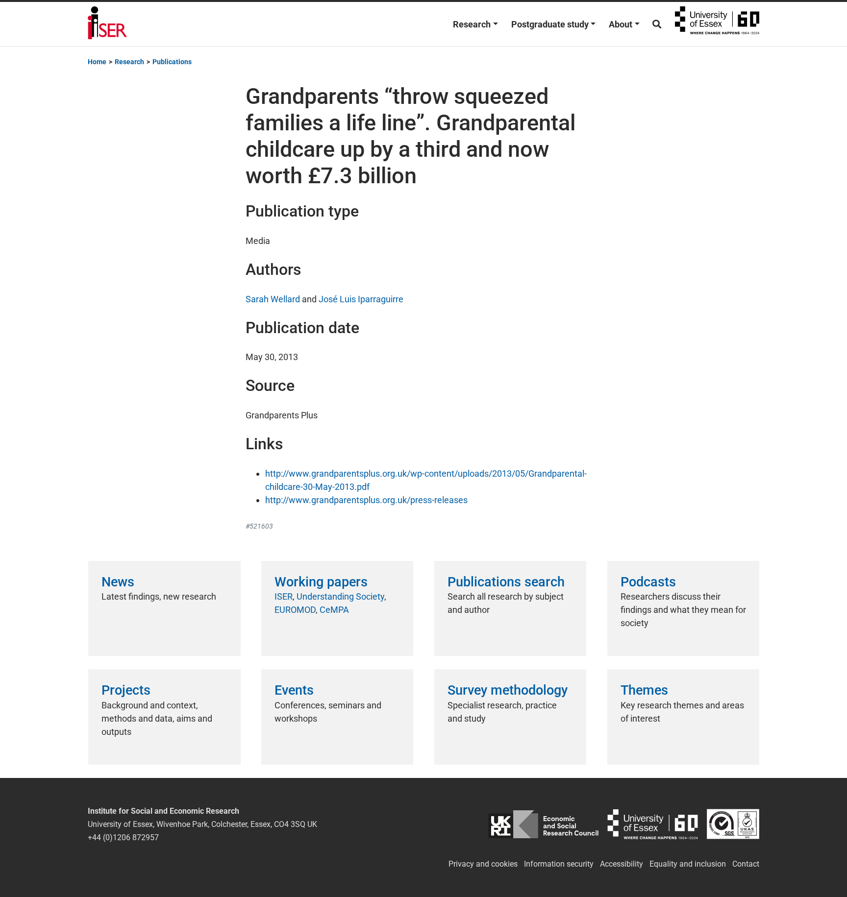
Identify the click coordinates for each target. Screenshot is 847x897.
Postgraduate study (550, 24)
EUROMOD (295, 610)
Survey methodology (508, 690)
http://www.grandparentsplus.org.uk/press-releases (366, 500)
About (620, 24)
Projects (125, 690)
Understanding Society (340, 596)
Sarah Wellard (273, 299)
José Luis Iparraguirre (361, 299)
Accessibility (621, 864)
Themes (644, 690)
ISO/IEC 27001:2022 (733, 824)
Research (472, 24)
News (117, 582)
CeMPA (334, 610)
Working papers (321, 582)
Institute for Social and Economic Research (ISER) (107, 24)
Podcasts (648, 582)
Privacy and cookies (483, 864)
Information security (559, 864)
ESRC (543, 824)
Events (294, 690)
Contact (745, 864)
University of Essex (717, 24)
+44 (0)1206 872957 (123, 837)
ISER (283, 596)
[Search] (656, 24)
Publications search (506, 582)
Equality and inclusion (687, 864)
